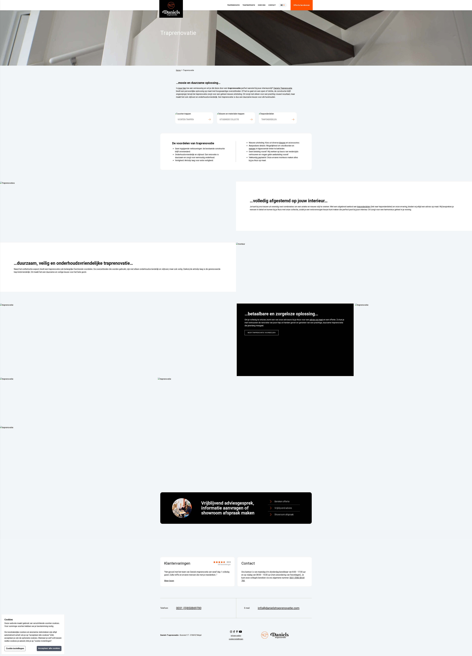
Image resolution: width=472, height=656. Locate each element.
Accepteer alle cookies (49, 648)
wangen (252, 148)
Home (178, 70)
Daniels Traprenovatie (282, 88)
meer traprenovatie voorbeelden (261, 333)
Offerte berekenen (302, 5)
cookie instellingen (236, 639)
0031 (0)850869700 (188, 608)
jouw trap (182, 88)
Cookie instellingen (15, 648)
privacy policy (236, 636)
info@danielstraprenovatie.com (278, 608)
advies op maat (316, 320)
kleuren (282, 143)
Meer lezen (169, 581)
